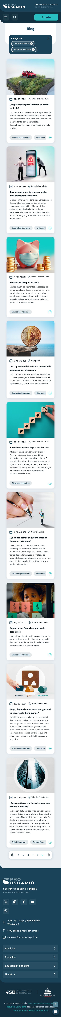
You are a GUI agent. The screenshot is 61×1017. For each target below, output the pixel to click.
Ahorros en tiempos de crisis (24, 282)
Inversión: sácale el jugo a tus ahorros (29, 447)
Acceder (46, 18)
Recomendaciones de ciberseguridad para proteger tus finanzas (28, 193)
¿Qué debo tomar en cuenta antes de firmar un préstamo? (28, 539)
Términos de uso (19, 1010)
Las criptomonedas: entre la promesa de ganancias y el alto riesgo (30, 368)
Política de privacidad (38, 1010)
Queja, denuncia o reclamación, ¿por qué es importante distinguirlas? (30, 711)
